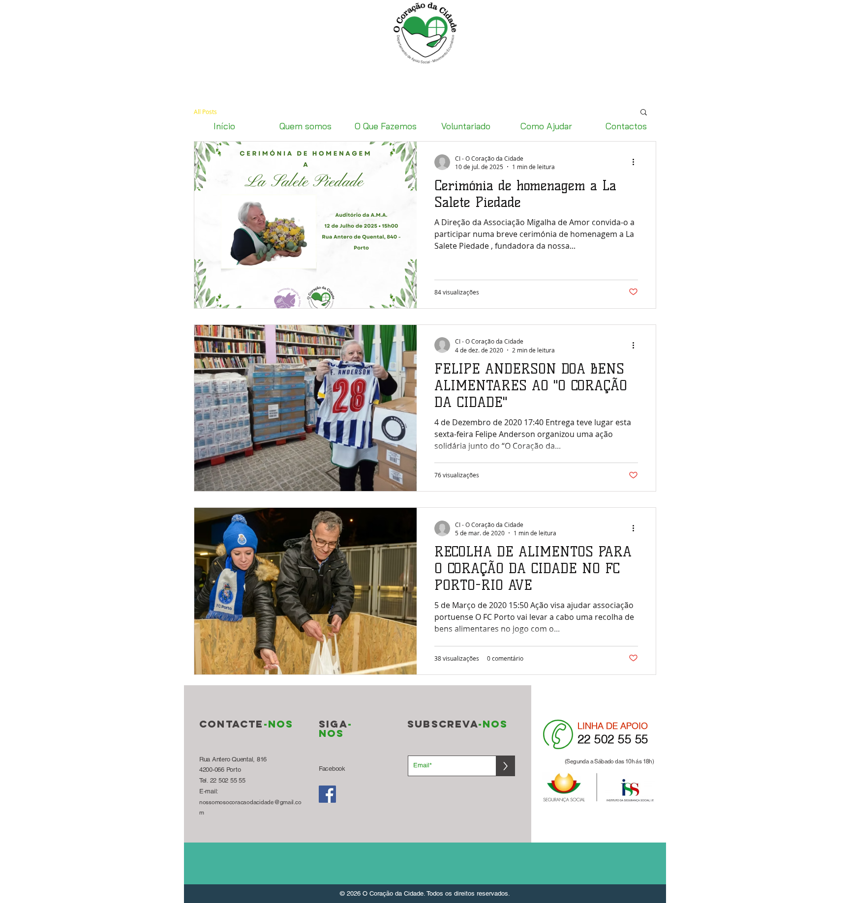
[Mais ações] (636, 162)
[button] (643, 113)
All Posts (205, 112)
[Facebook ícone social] (327, 794)
